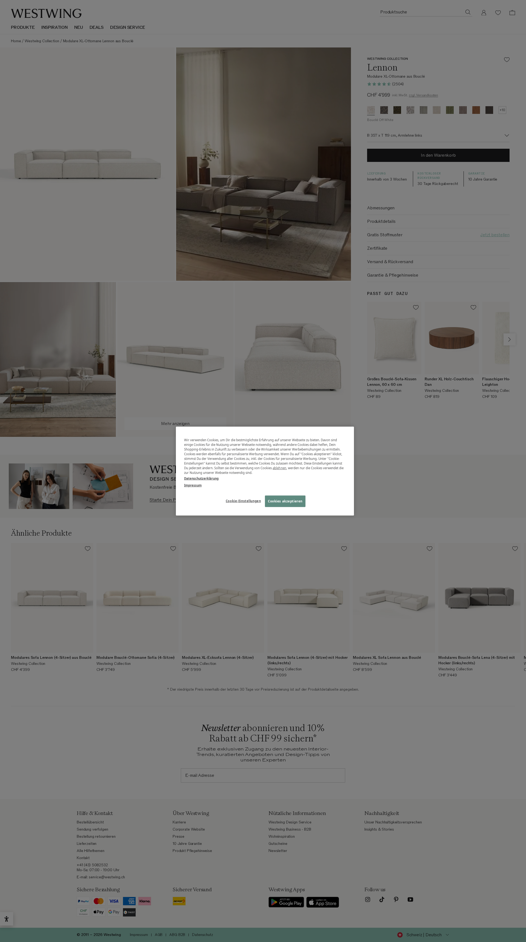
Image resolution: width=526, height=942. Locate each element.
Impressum (193, 485)
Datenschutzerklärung (201, 478)
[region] (265, 471)
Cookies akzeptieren (285, 501)
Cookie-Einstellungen (243, 501)
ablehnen (279, 468)
